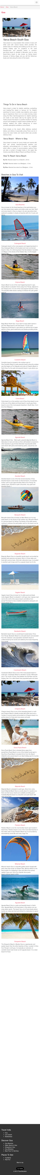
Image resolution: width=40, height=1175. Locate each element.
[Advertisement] (20, 81)
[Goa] (20, 189)
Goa (7, 7)
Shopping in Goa (10, 1147)
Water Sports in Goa (11, 1145)
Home (2, 7)
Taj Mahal (8, 1158)
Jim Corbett (8, 1135)
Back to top (20, 1162)
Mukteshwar (8, 1136)
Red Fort (7, 1160)
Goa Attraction (9, 1149)
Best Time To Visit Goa (12, 1151)
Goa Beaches (9, 1143)
